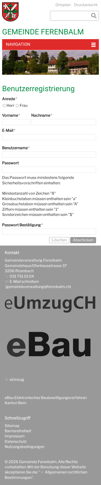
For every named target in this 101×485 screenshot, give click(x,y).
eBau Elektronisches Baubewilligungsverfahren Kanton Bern (46, 400)
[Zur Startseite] (10, 11)
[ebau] (50, 345)
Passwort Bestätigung (22, 225)
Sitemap (12, 425)
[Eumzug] (50, 304)
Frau (23, 105)
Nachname (41, 115)
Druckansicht (85, 5)
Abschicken (83, 240)
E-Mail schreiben (24, 281)
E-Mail (8, 130)
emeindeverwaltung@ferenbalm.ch (39, 286)
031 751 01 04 (22, 276)
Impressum (15, 436)
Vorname (11, 115)
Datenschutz (16, 441)
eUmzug (17, 379)
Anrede (9, 99)
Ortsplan (62, 5)
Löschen (59, 240)
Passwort (10, 163)
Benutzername (16, 148)
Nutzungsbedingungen (24, 446)
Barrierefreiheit (18, 431)
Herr (10, 105)
